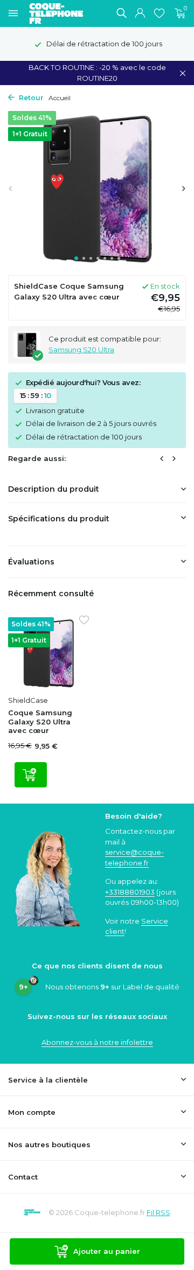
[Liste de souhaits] (159, 13)
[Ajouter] (31, 774)
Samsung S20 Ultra (81, 349)
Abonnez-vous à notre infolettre (97, 1042)
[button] (76, 258)
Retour (30, 98)
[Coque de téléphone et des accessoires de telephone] (61, 13)
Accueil (59, 98)
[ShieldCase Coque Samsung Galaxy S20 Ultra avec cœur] (48, 653)
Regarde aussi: (37, 458)
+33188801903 (130, 892)
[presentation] (11, 188)
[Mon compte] (140, 13)
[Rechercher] (121, 13)
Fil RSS (158, 1212)
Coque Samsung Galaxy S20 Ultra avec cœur (40, 721)
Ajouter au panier (106, 1251)
